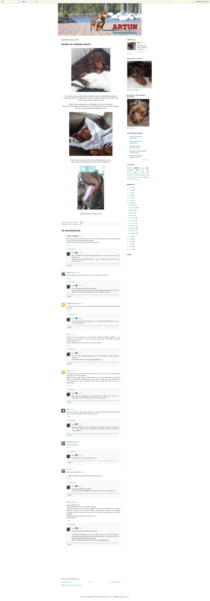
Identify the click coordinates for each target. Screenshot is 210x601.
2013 (130, 239)
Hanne (68, 371)
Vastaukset (71, 249)
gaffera (111, 597)
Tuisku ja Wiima (71, 442)
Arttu (70, 224)
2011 (130, 244)
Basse (142, 168)
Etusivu (90, 582)
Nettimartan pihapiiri (135, 155)
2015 (130, 203)
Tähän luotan (140, 177)
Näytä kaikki (146, 159)
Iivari (68, 334)
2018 (130, 195)
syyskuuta (131, 213)
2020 (130, 190)
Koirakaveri (130, 174)
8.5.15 (79, 528)
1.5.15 (78, 442)
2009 (130, 249)
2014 (130, 236)
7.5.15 (76, 502)
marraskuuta (132, 207)
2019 (130, 192)
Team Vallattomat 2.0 (136, 141)
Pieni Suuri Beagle (134, 146)
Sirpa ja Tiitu (70, 502)
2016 (130, 200)
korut (140, 174)
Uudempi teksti (66, 582)
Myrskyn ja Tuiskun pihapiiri (137, 151)
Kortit (142, 170)
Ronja (136, 179)
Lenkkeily (74, 224)
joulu (147, 174)
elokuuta (131, 215)
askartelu (141, 172)
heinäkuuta (132, 218)
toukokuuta (132, 223)
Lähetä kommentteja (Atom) (74, 585)
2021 (130, 187)
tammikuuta (132, 233)
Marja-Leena (70, 272)
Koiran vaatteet (135, 175)
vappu (79, 224)
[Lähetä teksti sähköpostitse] (81, 222)
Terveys (129, 172)
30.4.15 (81, 236)
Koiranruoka (130, 177)
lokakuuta (131, 210)
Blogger (126, 597)
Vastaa (68, 245)
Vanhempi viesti (115, 582)
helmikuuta (132, 230)
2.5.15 (79, 253)
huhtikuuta (131, 225)
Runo (145, 175)
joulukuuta (131, 205)
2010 (130, 246)
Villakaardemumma (72, 303)
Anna (68, 469)
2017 (130, 197)
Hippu (68, 409)
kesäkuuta (131, 220)
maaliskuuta (132, 228)
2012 (130, 241)
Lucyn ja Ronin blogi (135, 136)
